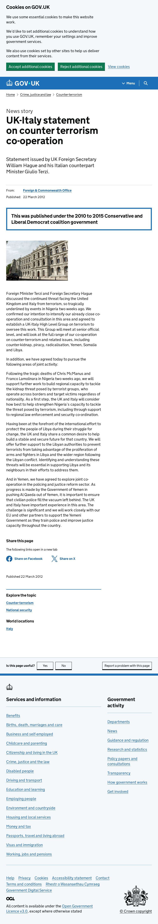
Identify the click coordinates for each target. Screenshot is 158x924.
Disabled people (20, 771)
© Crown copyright (136, 911)
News (112, 731)
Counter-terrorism (69, 94)
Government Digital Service (29, 890)
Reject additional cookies (81, 66)
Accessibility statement (72, 878)
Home (10, 94)
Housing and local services (28, 817)
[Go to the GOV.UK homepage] (23, 83)
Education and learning (25, 789)
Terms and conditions (24, 884)
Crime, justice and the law (28, 761)
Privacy (24, 878)
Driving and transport (24, 780)
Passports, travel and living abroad (35, 835)
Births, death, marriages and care (34, 724)
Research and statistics (127, 749)
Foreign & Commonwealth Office (47, 190)
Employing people (21, 798)
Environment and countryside (30, 808)
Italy (9, 629)
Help (10, 878)
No (67, 666)
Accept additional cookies (30, 66)
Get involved (117, 791)
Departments (118, 721)
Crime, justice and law (35, 94)
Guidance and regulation (128, 740)
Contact (102, 878)
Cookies (41, 878)
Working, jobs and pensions (29, 854)
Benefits (13, 715)
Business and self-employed (29, 734)
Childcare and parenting (26, 743)
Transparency (118, 773)
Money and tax (18, 826)
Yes (48, 666)
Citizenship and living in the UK (32, 752)
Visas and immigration (24, 845)
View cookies (119, 67)
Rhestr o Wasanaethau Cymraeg (73, 884)
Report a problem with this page (127, 666)
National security (19, 610)
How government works (127, 782)
